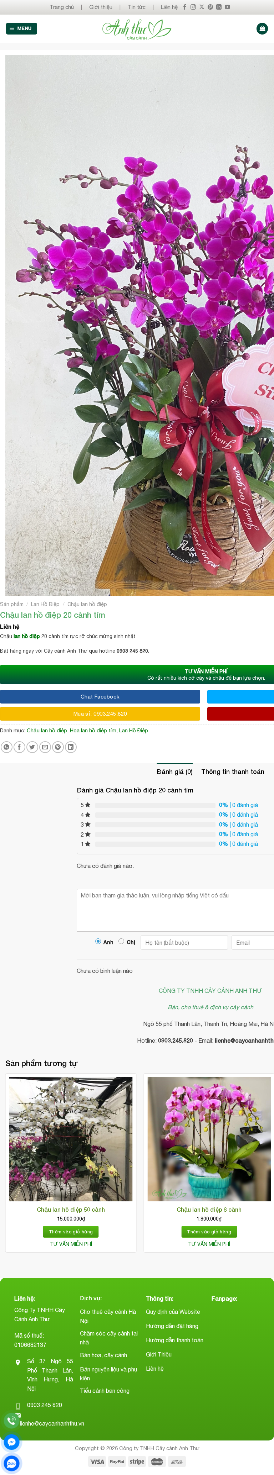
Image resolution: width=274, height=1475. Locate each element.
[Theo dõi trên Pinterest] (210, 7)
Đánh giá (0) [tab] (175, 771)
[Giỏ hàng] (262, 29)
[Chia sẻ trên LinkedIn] (71, 747)
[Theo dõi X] (201, 7)
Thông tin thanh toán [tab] (232, 771)
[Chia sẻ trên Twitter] (32, 747)
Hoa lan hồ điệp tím (93, 730)
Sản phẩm (12, 604)
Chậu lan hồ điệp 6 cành (209, 1209)
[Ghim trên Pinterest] (58, 747)
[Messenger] (12, 1442)
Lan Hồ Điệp (45, 604)
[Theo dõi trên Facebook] (184, 7)
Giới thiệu (100, 7)
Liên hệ (169, 7)
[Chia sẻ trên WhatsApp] (6, 747)
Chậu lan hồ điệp (87, 604)
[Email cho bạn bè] (45, 747)
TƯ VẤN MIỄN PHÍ (71, 1244)
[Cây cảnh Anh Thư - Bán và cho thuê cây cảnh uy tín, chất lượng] (137, 29)
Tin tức (137, 7)
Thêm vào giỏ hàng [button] (71, 1231)
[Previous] (5, 1166)
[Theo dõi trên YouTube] (227, 7)
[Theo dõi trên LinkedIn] (219, 7)
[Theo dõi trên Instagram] (193, 7)
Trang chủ (62, 7)
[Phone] (12, 1421)
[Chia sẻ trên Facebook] (19, 747)
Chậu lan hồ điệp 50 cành (71, 1209)
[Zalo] (12, 1463)
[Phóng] (15, 587)
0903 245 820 (44, 1405)
